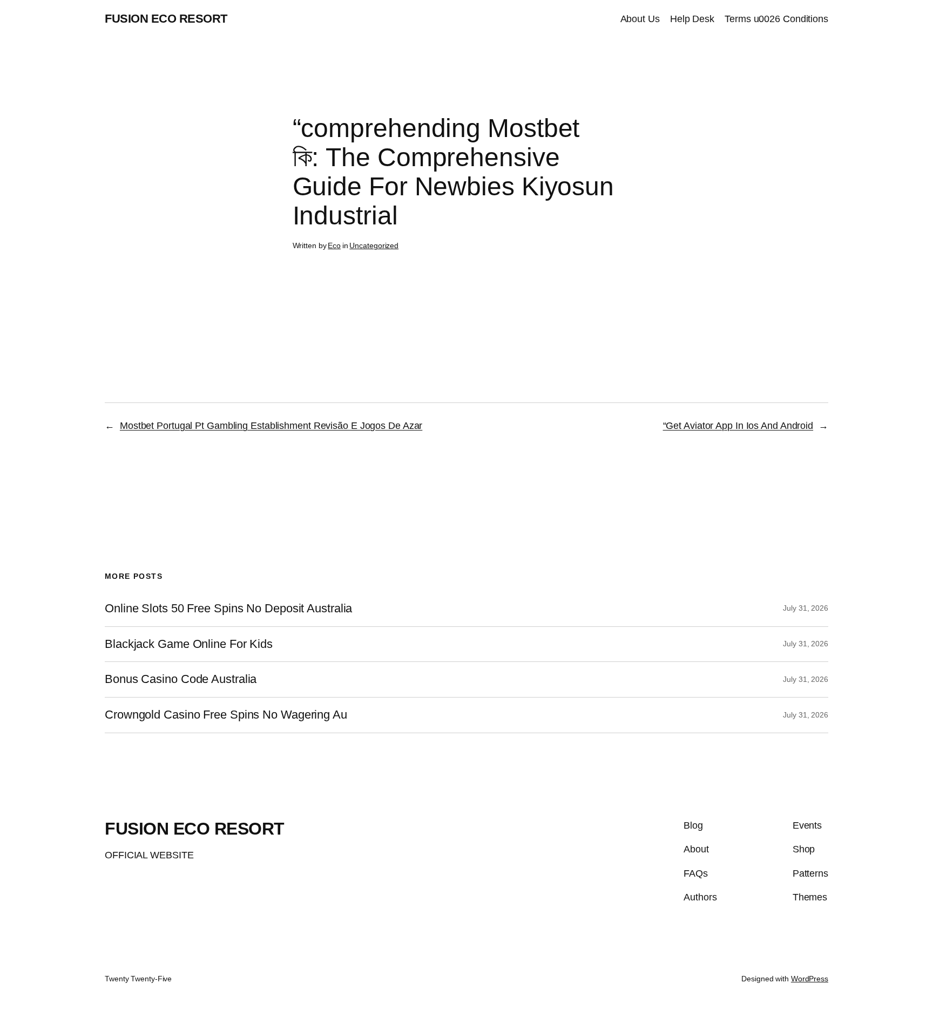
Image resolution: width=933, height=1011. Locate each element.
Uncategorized (373, 245)
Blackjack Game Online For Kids (189, 644)
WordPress (809, 978)
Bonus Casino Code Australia (180, 679)
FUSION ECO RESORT (166, 18)
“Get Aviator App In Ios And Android (738, 425)
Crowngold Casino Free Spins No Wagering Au (226, 714)
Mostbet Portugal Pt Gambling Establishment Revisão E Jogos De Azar (271, 425)
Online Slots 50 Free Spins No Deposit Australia (228, 608)
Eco (334, 245)
